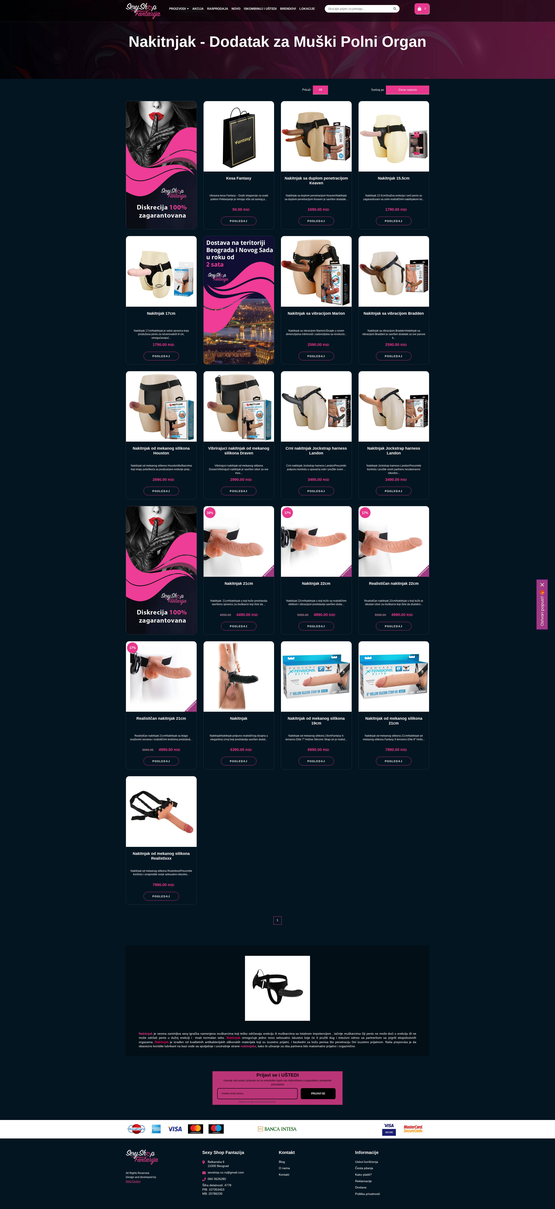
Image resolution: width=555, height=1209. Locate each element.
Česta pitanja (364, 1168)
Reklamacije (363, 1181)
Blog (282, 1162)
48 (320, 89)
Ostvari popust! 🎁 (542, 608)
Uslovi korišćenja (366, 1162)
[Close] (542, 585)
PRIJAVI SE (318, 1093)
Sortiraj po (377, 89)
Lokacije (307, 8)
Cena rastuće (407, 89)
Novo (236, 8)
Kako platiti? (363, 1174)
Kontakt (284, 1174)
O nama (284, 1168)
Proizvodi (177, 8)
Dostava (360, 1187)
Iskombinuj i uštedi (260, 8)
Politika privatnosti (367, 1194)
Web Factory (133, 1181)
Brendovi (288, 8)
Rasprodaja (217, 8)
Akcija (198, 8)
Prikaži (306, 89)
